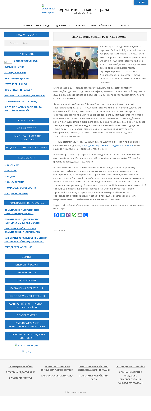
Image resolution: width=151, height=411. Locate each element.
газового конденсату (112, 145)
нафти (130, 145)
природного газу (91, 145)
